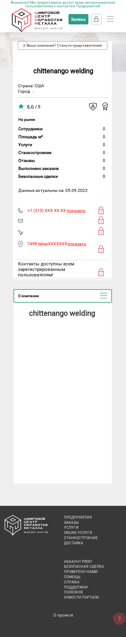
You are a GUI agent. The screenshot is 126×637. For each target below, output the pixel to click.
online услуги (78, 533)
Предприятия (78, 517)
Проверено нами (81, 572)
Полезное (73, 592)
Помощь (72, 577)
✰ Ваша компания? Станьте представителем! (62, 45)
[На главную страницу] (37, 31)
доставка (73, 543)
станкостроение (81, 538)
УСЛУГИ (71, 527)
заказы (71, 522)
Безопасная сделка (84, 566)
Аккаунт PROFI (78, 562)
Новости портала (81, 597)
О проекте (63, 615)
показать (76, 210)
